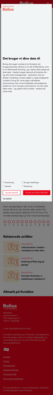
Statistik (7, 186)
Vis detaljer (7, 198)
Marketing (28, 186)
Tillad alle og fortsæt (36, 192)
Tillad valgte (11, 192)
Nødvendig (9, 182)
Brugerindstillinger (31, 182)
